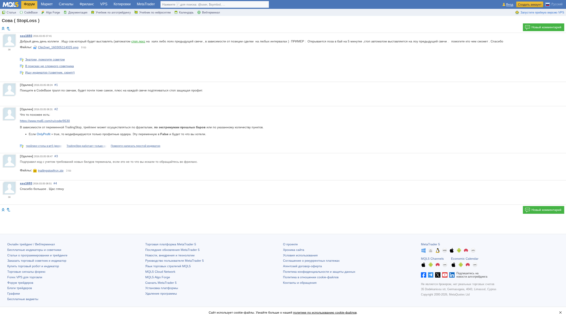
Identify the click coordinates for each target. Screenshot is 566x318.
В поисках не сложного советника (49, 66)
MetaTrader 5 (430, 244)
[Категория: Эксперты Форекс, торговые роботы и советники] (8, 28)
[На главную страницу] (3, 28)
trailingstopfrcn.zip (50, 170)
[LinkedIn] (452, 275)
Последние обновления (172, 250)
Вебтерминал (211, 12)
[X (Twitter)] (437, 275)
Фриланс (87, 4)
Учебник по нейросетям (155, 12)
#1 (56, 85)
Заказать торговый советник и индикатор (36, 260)
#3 (56, 156)
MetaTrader (146, 4)
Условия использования (300, 255)
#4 (55, 183)
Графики (13, 293)
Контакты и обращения (300, 282)
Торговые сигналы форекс (26, 271)
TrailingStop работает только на (87, 146)
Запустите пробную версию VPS (542, 12)
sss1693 (26, 36)
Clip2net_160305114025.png (58, 47)
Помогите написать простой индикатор (135, 146)
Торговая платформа (170, 244)
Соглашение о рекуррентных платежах (311, 260)
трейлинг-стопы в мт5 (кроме (44, 146)
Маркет (47, 4)
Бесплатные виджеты (22, 299)
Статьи (11, 12)
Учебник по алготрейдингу (113, 12)
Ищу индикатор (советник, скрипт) (50, 72)
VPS (103, 4)
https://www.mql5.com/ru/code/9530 (45, 121)
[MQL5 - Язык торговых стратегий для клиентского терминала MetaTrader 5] (11, 4)
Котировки (122, 4)
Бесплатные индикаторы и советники (34, 250)
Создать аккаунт (529, 4)
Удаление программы (161, 293)
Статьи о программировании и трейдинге (37, 255)
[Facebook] (423, 275)
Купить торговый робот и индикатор (33, 266)
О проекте (290, 244)
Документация (77, 12)
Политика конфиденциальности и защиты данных (319, 271)
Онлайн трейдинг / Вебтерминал (31, 244)
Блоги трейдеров (19, 288)
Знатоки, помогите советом (45, 59)
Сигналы (66, 4)
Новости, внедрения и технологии (170, 255)
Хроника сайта (293, 250)
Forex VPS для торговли (24, 277)
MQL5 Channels (432, 258)
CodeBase (31, 12)
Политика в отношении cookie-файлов (310, 277)
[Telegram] (430, 275)
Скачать (161, 282)
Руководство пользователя (174, 260)
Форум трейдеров (20, 282)
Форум (29, 4)
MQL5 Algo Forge (157, 277)
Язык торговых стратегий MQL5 (168, 266)
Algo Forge (53, 12)
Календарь (186, 12)
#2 (56, 109)
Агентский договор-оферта (302, 266)
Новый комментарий (546, 27)
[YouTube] (444, 275)
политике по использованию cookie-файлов (325, 312)
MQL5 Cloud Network (160, 271)
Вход (509, 4)
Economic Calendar (464, 258)
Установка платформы (161, 288)
